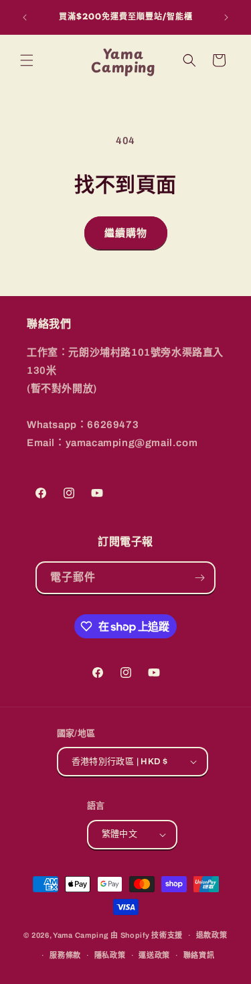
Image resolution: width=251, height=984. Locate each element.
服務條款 (65, 955)
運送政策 (154, 955)
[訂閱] (199, 577)
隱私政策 (110, 955)
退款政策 (212, 935)
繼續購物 (125, 233)
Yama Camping (81, 935)
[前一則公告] (24, 17)
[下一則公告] (226, 17)
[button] (26, 60)
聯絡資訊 (199, 955)
